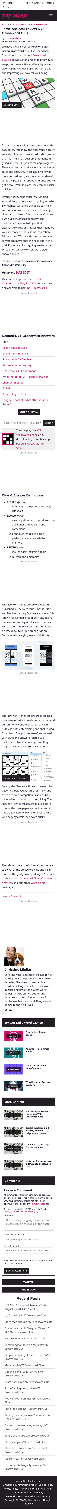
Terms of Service (26, 1211)
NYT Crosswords (37, 288)
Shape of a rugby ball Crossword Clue (27, 1435)
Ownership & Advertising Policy (20, 1484)
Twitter (28, 1282)
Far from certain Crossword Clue (24, 1458)
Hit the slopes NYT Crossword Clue (25, 1338)
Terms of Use (21, 1492)
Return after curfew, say (17, 365)
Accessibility (36, 1492)
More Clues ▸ (29, 412)
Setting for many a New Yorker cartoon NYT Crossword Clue (28, 1417)
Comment (8, 1215)
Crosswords (34, 3)
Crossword (19, 24)
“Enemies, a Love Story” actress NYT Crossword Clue (26, 1450)
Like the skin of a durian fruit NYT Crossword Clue (24, 1373)
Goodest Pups (44, 1496)
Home (5, 24)
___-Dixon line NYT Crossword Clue (25, 1315)
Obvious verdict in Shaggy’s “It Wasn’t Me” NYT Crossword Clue (27, 1330)
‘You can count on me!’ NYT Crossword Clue (28, 1400)
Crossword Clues (30, 878)
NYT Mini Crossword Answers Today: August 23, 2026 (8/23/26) (26, 1307)
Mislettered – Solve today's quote (36, 1067)
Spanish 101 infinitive (15, 353)
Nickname (14, 1234)
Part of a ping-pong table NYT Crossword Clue (22, 1390)
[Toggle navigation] (50, 16)
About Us (21, 1481)
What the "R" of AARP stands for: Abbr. (25, 377)
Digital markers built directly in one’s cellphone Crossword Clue (37, 1132)
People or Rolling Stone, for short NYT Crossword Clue (27, 1357)
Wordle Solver (8, 5)
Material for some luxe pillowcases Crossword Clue (38, 1164)
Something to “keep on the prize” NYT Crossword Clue (27, 1346)
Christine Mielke (13, 38)
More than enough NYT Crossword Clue (28, 1322)
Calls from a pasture (15, 347)
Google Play (24, 443)
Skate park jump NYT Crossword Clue (27, 1382)
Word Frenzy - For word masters (38, 1083)
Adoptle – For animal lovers (37, 1050)
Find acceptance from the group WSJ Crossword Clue (37, 1114)
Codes (49, 3)
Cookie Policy (46, 1484)
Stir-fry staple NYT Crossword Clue (25, 1442)
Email (11, 1246)
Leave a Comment (11, 896)
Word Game (38, 883)
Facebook (28, 1289)
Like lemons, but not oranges (20, 371)
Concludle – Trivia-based (35, 1033)
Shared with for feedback (18, 359)
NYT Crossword (39, 24)
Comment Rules (37, 1203)
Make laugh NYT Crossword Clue (24, 1365)
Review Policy (27, 1488)
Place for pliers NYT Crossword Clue (26, 1408)
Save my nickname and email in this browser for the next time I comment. (28, 1262)
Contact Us (34, 1481)
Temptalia (29, 1496)
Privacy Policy (9, 1211)
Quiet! (6, 388)
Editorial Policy (44, 1488)
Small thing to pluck (14, 394)
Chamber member (14, 382)
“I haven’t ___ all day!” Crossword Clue (37, 1146)
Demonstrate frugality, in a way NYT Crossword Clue (26, 1427)
